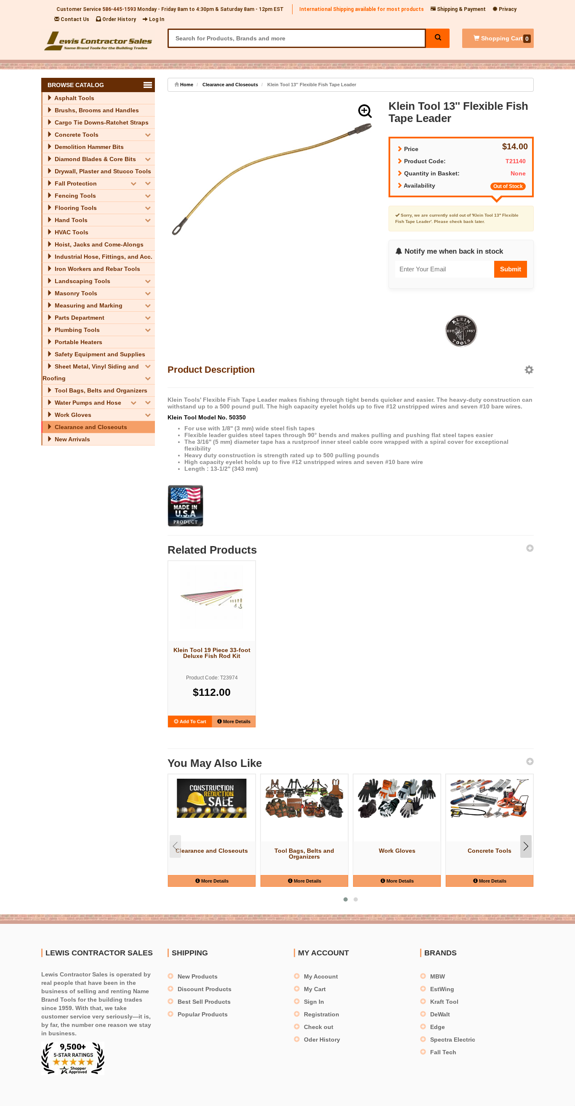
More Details (236, 721)
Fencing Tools (74, 195)
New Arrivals (71, 439)
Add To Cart (192, 721)
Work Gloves (72, 414)
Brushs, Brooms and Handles (96, 110)
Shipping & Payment (461, 9)
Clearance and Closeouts (90, 427)
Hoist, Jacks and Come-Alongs (98, 244)
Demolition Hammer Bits (88, 146)
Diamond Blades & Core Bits (94, 159)
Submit (510, 269)
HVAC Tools (70, 232)
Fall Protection (75, 183)
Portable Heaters (77, 342)
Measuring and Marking (87, 305)
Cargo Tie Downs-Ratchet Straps (101, 122)
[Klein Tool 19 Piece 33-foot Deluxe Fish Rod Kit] (212, 597)
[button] (365, 111)
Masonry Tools (75, 293)
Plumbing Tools (76, 329)
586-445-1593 (119, 9)
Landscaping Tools (81, 281)
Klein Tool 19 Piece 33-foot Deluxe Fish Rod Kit (211, 653)
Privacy (507, 9)
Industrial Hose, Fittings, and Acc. (102, 256)
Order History (118, 19)
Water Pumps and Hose (87, 402)
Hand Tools (70, 220)
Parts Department (78, 317)
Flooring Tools (75, 207)
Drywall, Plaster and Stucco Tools (102, 171)
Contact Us (74, 19)
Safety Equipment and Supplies (99, 354)
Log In (156, 19)
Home (186, 84)
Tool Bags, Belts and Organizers (100, 390)
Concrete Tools (75, 134)
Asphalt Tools (73, 98)
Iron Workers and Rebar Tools (96, 268)
